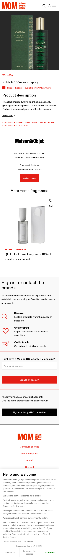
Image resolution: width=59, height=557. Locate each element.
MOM (14, 6)
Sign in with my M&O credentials (30, 412)
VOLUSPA (23, 125)
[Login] (49, 6)
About (29, 460)
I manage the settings (29, 552)
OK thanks (49, 552)
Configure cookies (29, 446)
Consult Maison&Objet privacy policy (18, 541)
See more (7, 115)
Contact (29, 467)
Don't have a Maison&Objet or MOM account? (28, 359)
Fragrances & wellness (16, 122)
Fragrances (39, 122)
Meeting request (29, 178)
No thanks (10, 552)
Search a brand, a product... (44, 5)
